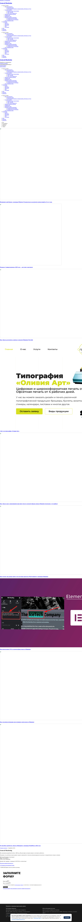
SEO (6, 26)
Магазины (7, 23)
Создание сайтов (8, 9)
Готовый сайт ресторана (12, 18)
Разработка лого (8, 16)
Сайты (6, 22)
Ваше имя (5, 881)
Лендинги (7, 25)
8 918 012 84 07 (3, 65)
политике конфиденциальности (18, 919)
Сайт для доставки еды (12, 13)
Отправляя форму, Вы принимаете (16, 888)
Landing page (7, 15)
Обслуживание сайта (9, 20)
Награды (4, 29)
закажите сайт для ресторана (13, 11)
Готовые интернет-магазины (11, 17)
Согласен (67, 917)
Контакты (4, 30)
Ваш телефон (6, 883)
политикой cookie (37, 918)
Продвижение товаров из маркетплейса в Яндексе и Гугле (19, 8)
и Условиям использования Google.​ (7, 865)
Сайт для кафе (10, 12)
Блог (3, 28)
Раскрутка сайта (10, 7)
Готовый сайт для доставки (12, 19)
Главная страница (3, 848)
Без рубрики (4, 123)
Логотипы (7, 27)
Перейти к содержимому (5, 0)
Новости (4, 125)
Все (3, 122)
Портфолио (4, 21)
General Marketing (6, 3)
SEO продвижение (8, 6)
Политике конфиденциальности (6, 863)
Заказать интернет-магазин (10, 14)
